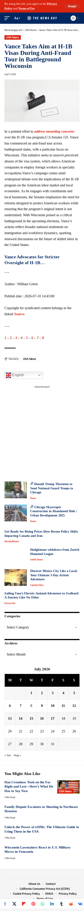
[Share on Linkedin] (52, 904)
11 (63, 706)
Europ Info (9, 603)
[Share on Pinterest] (33, 904)
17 (52, 718)
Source (19, 314)
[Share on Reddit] (70, 904)
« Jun (7, 755)
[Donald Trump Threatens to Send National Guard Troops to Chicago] (15, 489)
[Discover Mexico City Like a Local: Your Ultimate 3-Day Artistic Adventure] (15, 577)
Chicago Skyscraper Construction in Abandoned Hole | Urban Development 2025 (53, 511)
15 (31, 718)
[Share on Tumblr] (61, 904)
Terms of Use (26, 8)
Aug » (17, 755)
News (33, 498)
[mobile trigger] (8, 18)
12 (74, 706)
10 (52, 706)
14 (20, 718)
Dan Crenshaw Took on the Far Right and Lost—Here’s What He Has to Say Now (28, 786)
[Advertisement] (42, 432)
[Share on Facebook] (5, 904)
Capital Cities (37, 585)
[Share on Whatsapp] (42, 904)
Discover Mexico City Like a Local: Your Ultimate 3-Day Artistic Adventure (54, 575)
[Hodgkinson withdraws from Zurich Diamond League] (15, 556)
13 (10, 718)
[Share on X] (14, 904)
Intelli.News (36, 559)
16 (42, 718)
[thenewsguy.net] (42, 18)
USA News (12, 37)
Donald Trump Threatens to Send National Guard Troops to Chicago (51, 488)
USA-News (29, 359)
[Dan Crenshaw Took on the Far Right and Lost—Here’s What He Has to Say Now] (68, 787)
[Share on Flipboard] (23, 904)
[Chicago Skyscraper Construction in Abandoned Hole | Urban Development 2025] (15, 513)
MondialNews (11, 541)
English (17, 375)
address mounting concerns (54, 131)
